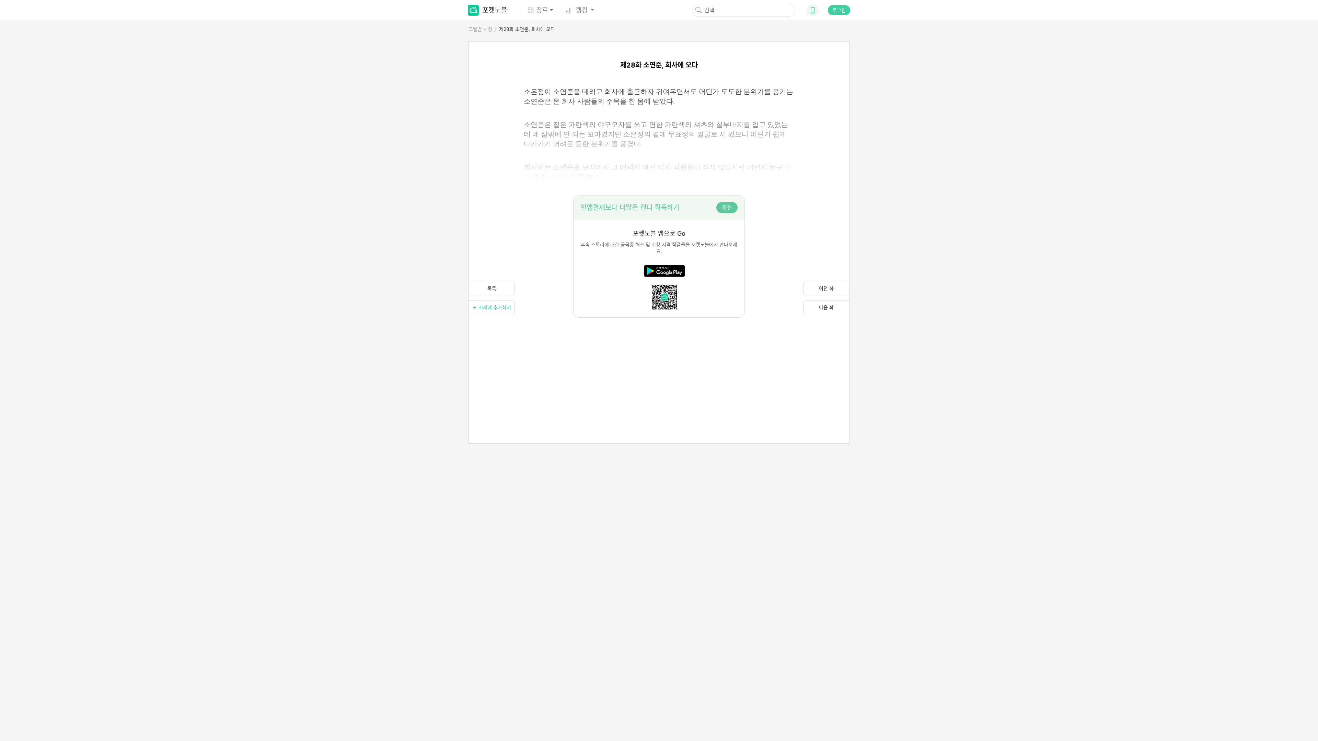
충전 (727, 207)
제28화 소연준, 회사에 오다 (527, 29)
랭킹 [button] (581, 10)
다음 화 (826, 307)
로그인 (839, 10)
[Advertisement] (659, 366)
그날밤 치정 (480, 29)
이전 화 (826, 288)
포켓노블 (494, 10)
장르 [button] (542, 10)
